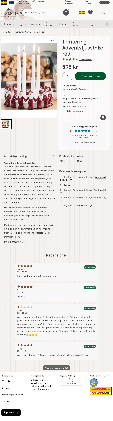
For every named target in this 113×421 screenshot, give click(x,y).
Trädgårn (63, 24)
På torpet (49, 24)
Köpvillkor (6, 381)
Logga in (104, 2)
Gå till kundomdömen (84, 142)
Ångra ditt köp (11, 412)
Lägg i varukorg (90, 76)
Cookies (5, 401)
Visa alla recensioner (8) (56, 368)
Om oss (5, 388)
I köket (20, 24)
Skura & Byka (76, 24)
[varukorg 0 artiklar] (103, 12)
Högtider (8, 24)
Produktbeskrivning (15, 156)
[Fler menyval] (107, 24)
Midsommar (35, 24)
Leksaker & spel (94, 24)
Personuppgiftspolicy (12, 394)
